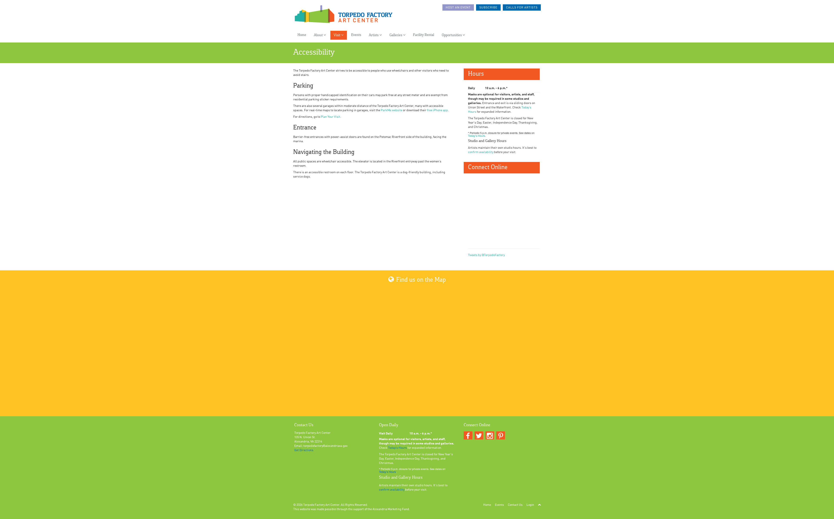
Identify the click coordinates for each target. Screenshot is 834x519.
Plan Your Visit (330, 116)
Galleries (396, 35)
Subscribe (488, 7)
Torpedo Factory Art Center (321, 504)
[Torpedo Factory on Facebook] (468, 435)
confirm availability (480, 152)
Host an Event (458, 7)
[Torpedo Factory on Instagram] (489, 435)
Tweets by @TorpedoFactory (486, 255)
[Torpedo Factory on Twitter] (479, 435)
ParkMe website (391, 110)
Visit (337, 35)
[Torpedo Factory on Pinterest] (500, 435)
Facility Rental (423, 35)
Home (302, 35)
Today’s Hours (476, 135)
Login (530, 504)
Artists (374, 35)
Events (356, 35)
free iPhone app (437, 110)
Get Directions (303, 450)
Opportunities (452, 35)
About (319, 35)
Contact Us (515, 504)
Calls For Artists (522, 7)
